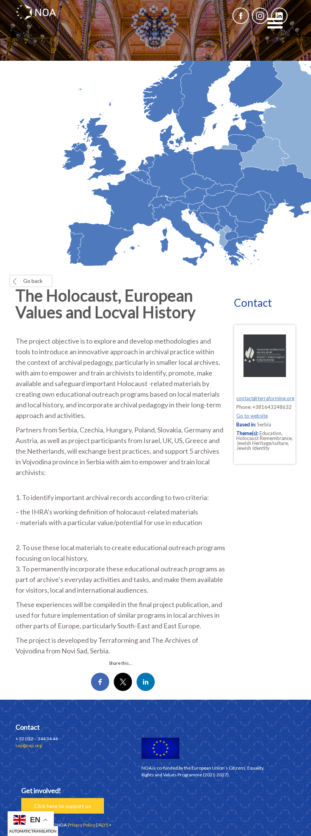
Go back (32, 281)
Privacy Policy (81, 825)
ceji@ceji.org (29, 745)
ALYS (103, 825)
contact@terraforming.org (265, 398)
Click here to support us (62, 806)
